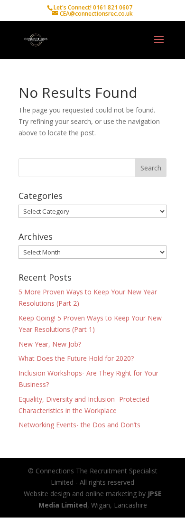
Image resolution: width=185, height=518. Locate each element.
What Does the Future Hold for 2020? (76, 358)
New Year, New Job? (49, 343)
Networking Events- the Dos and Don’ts (79, 424)
